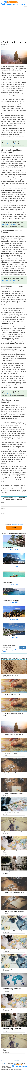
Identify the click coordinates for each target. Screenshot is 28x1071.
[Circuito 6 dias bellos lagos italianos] (14, 591)
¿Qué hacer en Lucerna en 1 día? (12, 754)
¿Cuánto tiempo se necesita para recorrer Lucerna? (12, 989)
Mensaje (3, 513)
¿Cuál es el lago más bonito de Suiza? (13, 793)
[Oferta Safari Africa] (14, 612)
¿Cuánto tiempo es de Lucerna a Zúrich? (12, 773)
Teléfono (3, 508)
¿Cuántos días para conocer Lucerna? (13, 1009)
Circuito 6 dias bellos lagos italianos (11, 600)
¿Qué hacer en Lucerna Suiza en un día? (13, 851)
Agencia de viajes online (7, 1061)
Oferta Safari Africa (7, 617)
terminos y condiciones (13, 650)
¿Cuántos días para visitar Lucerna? (13, 969)
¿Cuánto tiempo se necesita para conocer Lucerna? (12, 1029)
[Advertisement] (14, 26)
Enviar (14, 527)
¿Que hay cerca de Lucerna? (11, 950)
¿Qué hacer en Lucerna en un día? (12, 832)
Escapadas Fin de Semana (9, 635)
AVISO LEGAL (17, 1061)
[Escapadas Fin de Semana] (14, 631)
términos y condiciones (17, 524)
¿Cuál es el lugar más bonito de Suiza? (13, 892)
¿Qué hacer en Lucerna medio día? (12, 675)
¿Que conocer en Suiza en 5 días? (12, 931)
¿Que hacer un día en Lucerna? (11, 813)
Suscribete (22, 647)
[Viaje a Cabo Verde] (14, 574)
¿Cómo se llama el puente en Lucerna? (13, 911)
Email (2, 502)
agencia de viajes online (9, 144)
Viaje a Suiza (6, 565)
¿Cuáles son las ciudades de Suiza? (13, 734)
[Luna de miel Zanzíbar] (14, 542)
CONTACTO (4, 1063)
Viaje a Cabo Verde (7, 582)
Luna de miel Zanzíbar (8, 547)
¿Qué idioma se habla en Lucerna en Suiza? (13, 714)
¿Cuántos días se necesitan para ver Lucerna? (13, 872)
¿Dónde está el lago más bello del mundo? (12, 1050)
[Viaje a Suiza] (14, 559)
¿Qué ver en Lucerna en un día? (11, 694)
